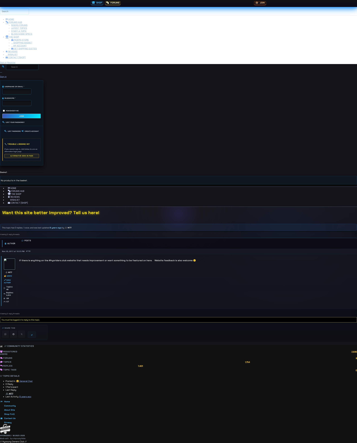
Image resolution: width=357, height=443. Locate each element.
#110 (28, 251)
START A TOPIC (19, 31)
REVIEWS (12, 51)
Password (9, 98)
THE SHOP (13, 36)
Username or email (13, 87)
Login (21, 116)
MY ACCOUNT (20, 45)
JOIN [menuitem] (262, 2)
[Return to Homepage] (5, 429)
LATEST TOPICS (19, 28)
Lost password (14, 131)
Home (7, 401)
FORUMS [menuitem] (114, 2)
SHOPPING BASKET (22, 42)
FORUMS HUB (15, 22)
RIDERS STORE (21, 39)
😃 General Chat (24, 381)
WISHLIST (12, 54)
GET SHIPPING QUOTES (25, 48)
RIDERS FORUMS (19, 25)
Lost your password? (15, 122)
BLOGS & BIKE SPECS (21, 34)
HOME (11, 19)
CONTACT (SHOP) (17, 57)
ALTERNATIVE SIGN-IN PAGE (21, 156)
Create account (32, 131)
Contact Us (9, 418)
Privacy (8, 422)
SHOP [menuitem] (99, 2)
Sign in (3, 62)
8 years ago (56, 227)
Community (10, 405)
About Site (9, 410)
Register (11, 62)
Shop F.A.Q (9, 414)
